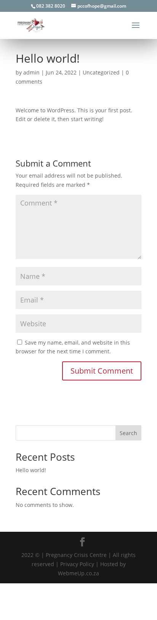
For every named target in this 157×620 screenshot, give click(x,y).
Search (128, 433)
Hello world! (31, 470)
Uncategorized (101, 72)
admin (31, 72)
